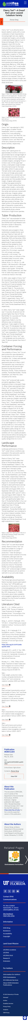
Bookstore (6, 931)
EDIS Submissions (9, 977)
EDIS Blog (6, 928)
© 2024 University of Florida (11, 994)
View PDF (14, 776)
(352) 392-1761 (9, 916)
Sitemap (5, 997)
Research (6, 958)
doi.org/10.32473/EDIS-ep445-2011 (13, 763)
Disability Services (8, 1003)
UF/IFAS (6, 953)
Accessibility (7, 934)
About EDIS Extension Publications (11, 984)
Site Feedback (8, 914)
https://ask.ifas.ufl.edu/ (12, 810)
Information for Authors (11, 974)
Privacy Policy (6, 1006)
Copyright (6, 936)
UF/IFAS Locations (9, 950)
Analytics (5, 1009)
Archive (5, 1000)
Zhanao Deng (15, 771)
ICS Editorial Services (10, 980)
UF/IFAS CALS (8, 955)
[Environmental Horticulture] (14, 856)
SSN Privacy (6, 1012)
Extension (6, 961)
